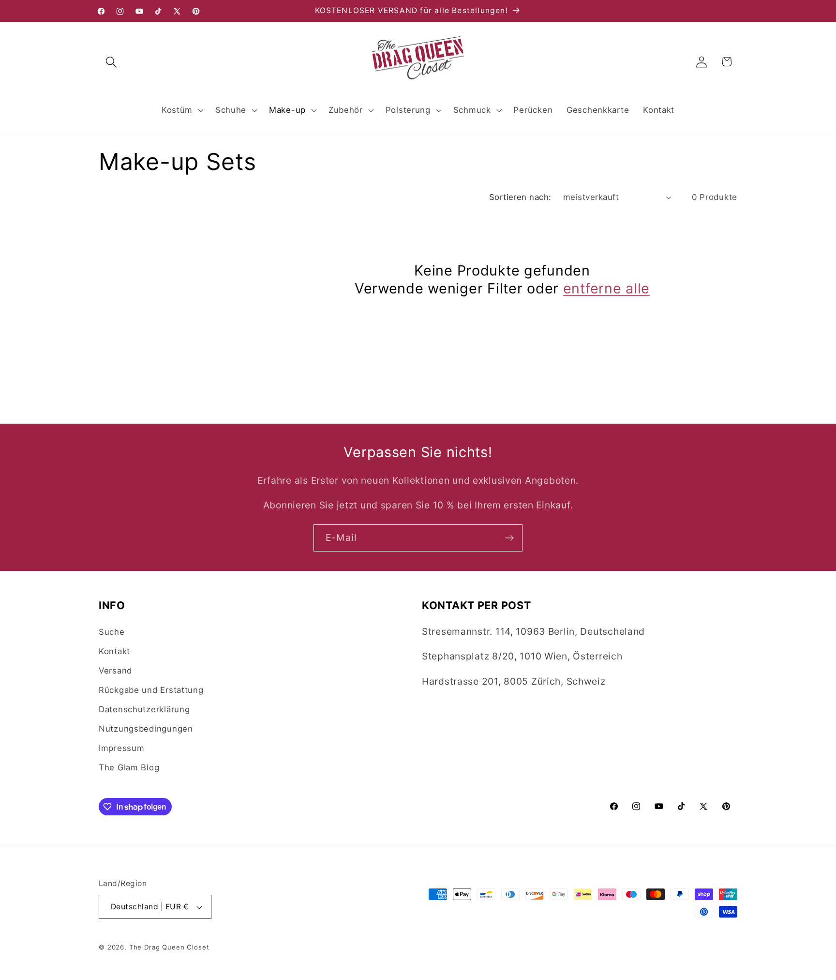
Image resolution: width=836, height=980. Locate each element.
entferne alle (606, 288)
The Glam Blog (129, 767)
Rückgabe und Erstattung (151, 690)
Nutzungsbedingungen (146, 729)
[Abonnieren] (509, 537)
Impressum (121, 748)
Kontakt (114, 651)
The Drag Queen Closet (169, 947)
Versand (115, 670)
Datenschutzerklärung (144, 709)
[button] (111, 62)
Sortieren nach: (520, 197)
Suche (112, 632)
